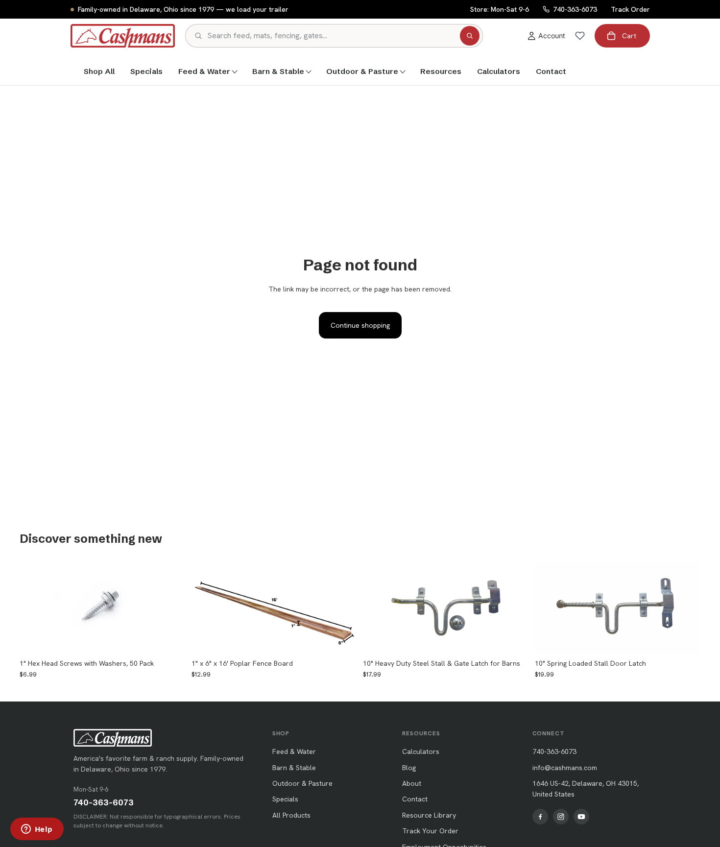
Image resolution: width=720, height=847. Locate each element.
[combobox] (331, 35)
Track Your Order (430, 830)
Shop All (99, 71)
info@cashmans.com (564, 767)
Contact (551, 71)
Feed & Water (204, 71)
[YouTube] (581, 816)
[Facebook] (540, 816)
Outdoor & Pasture (362, 71)
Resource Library (429, 815)
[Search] (470, 36)
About (411, 783)
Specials (146, 71)
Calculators (498, 71)
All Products (291, 815)
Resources (440, 71)
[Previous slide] (206, 608)
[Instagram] (561, 816)
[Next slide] (342, 608)
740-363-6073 (103, 802)
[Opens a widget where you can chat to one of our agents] (37, 830)
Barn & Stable (278, 71)
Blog (409, 767)
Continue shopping (360, 325)
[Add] (170, 639)
